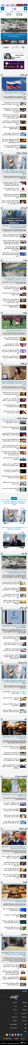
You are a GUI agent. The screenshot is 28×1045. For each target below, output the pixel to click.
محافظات (15, 1020)
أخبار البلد (12, 11)
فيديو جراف (24, 1020)
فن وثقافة (24, 1009)
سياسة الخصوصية (8, 1038)
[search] (2, 8)
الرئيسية (25, 11)
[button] (26, 28)
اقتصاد (25, 1024)
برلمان (25, 1027)
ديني (16, 1013)
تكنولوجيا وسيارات (13, 1024)
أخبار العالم (24, 1017)
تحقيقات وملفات (13, 1027)
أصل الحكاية (14, 1017)
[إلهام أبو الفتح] (14, 59)
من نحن (23, 1038)
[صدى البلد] (14, 8)
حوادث (5, 11)
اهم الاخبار (18, 11)
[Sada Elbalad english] (3, 5)
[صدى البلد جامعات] (13, 5)
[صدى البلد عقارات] (8, 5)
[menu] (25, 8)
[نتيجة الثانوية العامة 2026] (14, 48)
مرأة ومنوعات (24, 1013)
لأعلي (23, 991)
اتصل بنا (16, 1038)
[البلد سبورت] (19, 5)
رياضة (15, 1006)
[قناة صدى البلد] (25, 5)
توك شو (15, 1009)
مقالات (25, 1031)
